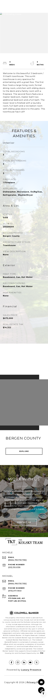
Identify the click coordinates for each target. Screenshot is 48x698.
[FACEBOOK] (11, 662)
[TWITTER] (36, 662)
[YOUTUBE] (30, 662)
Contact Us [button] (24, 522)
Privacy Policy (35, 682)
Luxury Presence (31, 670)
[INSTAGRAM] (17, 662)
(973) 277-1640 (14, 591)
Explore (24, 451)
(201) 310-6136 (14, 567)
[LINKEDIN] (24, 662)
